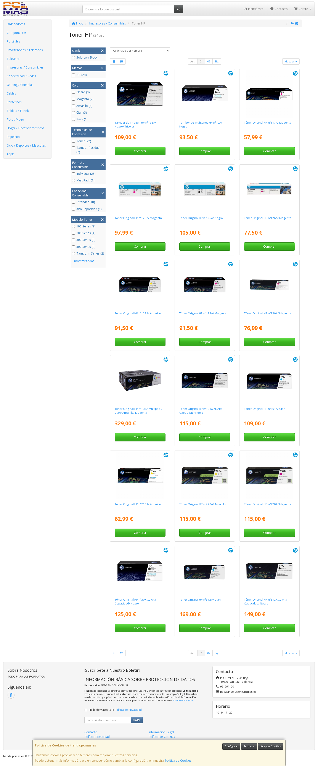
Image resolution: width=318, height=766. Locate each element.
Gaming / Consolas (20, 85)
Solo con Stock (86, 57)
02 (208, 61)
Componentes (17, 33)
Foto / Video (15, 119)
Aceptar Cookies (270, 746)
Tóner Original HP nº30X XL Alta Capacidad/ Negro (135, 601)
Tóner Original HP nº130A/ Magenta (267, 313)
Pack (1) (82, 119)
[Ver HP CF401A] (269, 380)
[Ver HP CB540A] (205, 189)
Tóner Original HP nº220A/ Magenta (267, 504)
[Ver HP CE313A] (269, 189)
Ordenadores (16, 24)
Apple (10, 154)
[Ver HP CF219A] (205, 94)
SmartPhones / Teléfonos (25, 50)
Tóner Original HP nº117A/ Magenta (267, 122)
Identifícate (255, 9)
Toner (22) (83, 141)
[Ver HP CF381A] (205, 571)
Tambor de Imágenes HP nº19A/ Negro (200, 124)
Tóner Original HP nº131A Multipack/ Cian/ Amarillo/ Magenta (138, 410)
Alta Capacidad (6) (89, 209)
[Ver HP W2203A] (269, 475)
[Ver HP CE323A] (205, 285)
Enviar (136, 720)
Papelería (13, 137)
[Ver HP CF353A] (269, 285)
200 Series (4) (85, 233)
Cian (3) (81, 112)
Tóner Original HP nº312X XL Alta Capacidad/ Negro (265, 601)
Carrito (303, 9)
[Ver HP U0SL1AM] (140, 380)
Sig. (217, 61)
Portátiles (13, 41)
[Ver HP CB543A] (140, 189)
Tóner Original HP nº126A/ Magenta (267, 218)
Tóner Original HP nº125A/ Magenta (138, 218)
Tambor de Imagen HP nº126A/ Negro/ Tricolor (135, 124)
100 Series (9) (85, 226)
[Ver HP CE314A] (140, 94)
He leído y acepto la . (115, 710)
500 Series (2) (85, 247)
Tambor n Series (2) (90, 253)
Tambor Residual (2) (88, 149)
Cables (11, 93)
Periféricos (14, 102)
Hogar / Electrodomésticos (25, 128)
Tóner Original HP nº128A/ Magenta (202, 313)
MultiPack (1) (85, 180)
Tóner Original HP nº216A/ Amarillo (138, 504)
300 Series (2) (85, 240)
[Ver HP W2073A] (269, 94)
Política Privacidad (97, 737)
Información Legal (161, 732)
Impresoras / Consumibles (25, 67)
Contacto (281, 9)
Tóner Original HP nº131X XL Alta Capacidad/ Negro (200, 410)
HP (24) (81, 75)
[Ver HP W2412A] (140, 475)
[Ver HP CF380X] (269, 571)
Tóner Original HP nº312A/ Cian (200, 599)
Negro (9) (83, 92)
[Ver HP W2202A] (205, 475)
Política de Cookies (178, 760)
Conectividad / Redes (21, 76)
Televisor (13, 59)
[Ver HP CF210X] (205, 380)
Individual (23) (86, 173)
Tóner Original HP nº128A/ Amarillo (138, 313)
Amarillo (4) (84, 106)
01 (201, 61)
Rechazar (249, 746)
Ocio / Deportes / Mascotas (26, 145)
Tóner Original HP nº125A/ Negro (201, 218)
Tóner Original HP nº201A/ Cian (264, 409)
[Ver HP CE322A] (140, 285)
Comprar (140, 151)
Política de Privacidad (183, 700)
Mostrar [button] (290, 61)
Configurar (231, 746)
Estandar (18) (85, 202)
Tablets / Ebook (18, 111)
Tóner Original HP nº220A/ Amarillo (202, 504)
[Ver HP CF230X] (140, 571)
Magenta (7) (84, 99)
